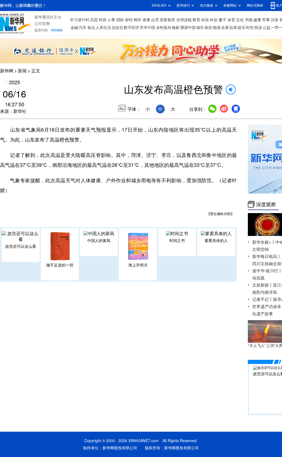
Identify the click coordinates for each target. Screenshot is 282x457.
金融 (74, 27)
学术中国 (147, 27)
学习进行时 (79, 20)
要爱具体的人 (216, 241)
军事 (266, 20)
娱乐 (241, 27)
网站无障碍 (255, 5)
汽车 (82, 27)
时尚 (250, 27)
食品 (91, 27)
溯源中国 (188, 27)
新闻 (22, 71)
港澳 (146, 20)
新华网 (6, 71)
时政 (103, 20)
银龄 (176, 27)
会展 (225, 27)
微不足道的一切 (59, 265)
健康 (257, 20)
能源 (217, 27)
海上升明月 (138, 265)
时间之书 (177, 241)
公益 (266, 27)
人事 (111, 20)
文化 (240, 20)
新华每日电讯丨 (266, 256)
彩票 (233, 27)
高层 (94, 20)
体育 (231, 20)
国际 (120, 20)
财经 (129, 20)
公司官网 (42, 24)
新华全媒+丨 (263, 242)
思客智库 (167, 20)
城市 (200, 27)
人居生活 (103, 27)
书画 (249, 20)
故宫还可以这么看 (20, 246)
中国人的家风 (98, 241)
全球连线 (184, 20)
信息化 (117, 27)
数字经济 (131, 27)
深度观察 (266, 204)
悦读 (258, 27)
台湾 (155, 20)
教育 (196, 20)
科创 (214, 20)
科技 (205, 20)
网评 (137, 20)
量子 (222, 20)
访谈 (274, 20)
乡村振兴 (163, 27)
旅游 (208, 27)
